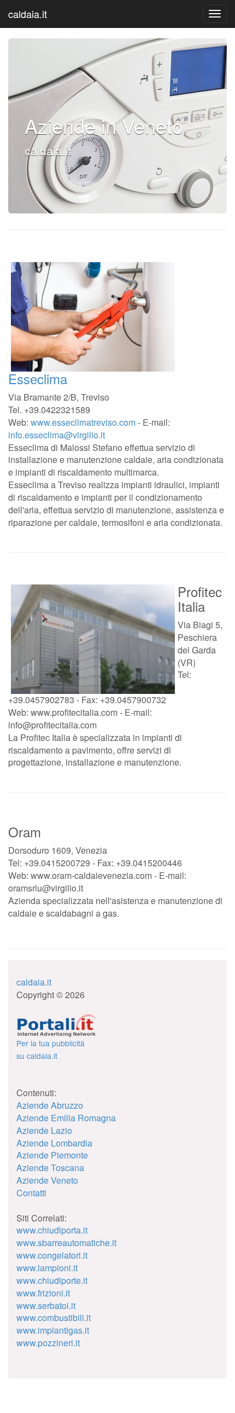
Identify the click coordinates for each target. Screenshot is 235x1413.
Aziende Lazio (44, 1130)
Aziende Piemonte (52, 1155)
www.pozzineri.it (48, 1342)
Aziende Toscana (50, 1167)
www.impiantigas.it (52, 1330)
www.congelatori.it (51, 1255)
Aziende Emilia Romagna (66, 1117)
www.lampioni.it (47, 1267)
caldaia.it (27, 14)
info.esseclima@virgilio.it (56, 434)
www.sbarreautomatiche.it (66, 1242)
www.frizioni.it (43, 1293)
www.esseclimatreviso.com (83, 422)
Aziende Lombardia (54, 1143)
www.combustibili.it (53, 1317)
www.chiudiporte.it (51, 1280)
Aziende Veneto (47, 1180)
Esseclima (37, 378)
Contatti (31, 1192)
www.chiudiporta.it (51, 1230)
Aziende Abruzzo (49, 1105)
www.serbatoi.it (45, 1305)
